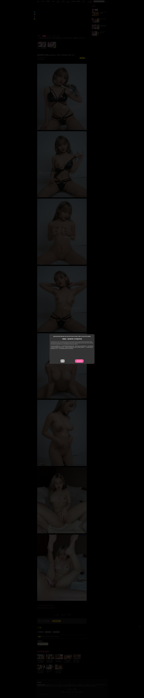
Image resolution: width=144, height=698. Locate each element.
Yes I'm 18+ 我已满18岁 (79, 361)
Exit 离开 (63, 361)
